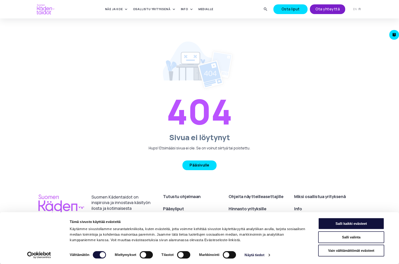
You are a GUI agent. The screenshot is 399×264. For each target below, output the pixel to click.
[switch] (146, 254)
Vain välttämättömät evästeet (351, 250)
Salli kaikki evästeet (351, 223)
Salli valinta (351, 237)
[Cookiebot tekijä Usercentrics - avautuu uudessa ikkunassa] (39, 255)
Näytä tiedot (254, 255)
